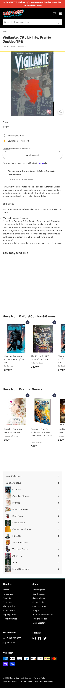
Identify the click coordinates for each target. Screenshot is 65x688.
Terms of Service (10, 619)
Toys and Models (39, 619)
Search (6, 590)
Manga (35, 611)
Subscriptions (38, 598)
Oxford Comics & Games (14, 47)
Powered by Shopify (44, 682)
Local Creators (39, 623)
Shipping (6, 149)
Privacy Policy (9, 606)
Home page (8, 594)
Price (5, 122)
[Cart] (53, 13)
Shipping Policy (9, 615)
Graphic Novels (30, 389)
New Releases (38, 594)
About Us (7, 598)
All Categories (38, 590)
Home (5, 32)
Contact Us (7, 602)
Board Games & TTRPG (42, 615)
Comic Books (38, 602)
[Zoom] (60, 111)
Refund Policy (9, 611)
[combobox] (32, 22)
